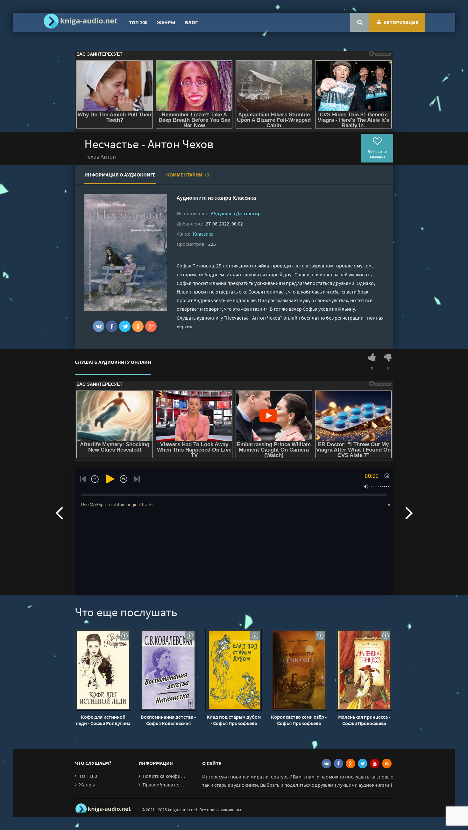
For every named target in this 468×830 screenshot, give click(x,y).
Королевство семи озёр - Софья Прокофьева (299, 720)
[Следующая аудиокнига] (409, 512)
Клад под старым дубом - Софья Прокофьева (234, 720)
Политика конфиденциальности (179, 776)
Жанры (166, 22)
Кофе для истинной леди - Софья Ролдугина (103, 720)
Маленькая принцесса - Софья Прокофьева (364, 720)
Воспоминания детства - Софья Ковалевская (168, 720)
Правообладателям (165, 784)
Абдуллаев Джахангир (236, 213)
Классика (244, 197)
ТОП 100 (138, 22)
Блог (191, 22)
